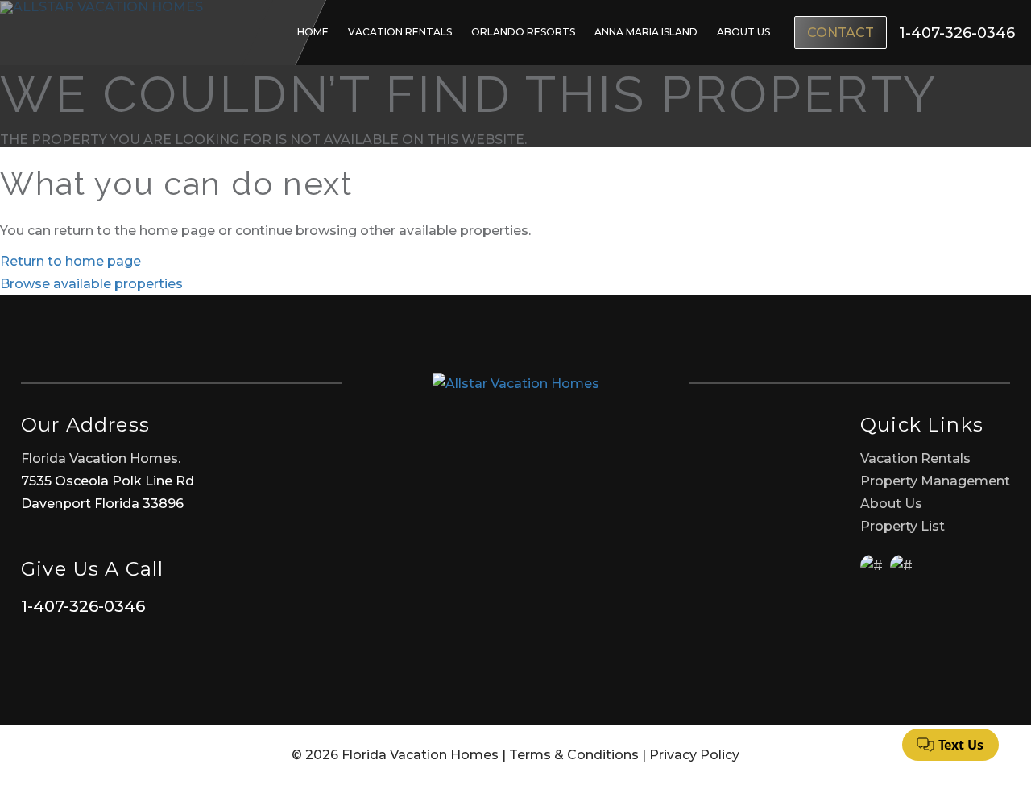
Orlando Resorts (523, 32)
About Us (743, 32)
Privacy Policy (694, 754)
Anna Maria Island (646, 32)
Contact (840, 32)
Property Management (935, 481)
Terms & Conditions (574, 754)
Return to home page (70, 261)
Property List (902, 526)
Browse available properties (91, 283)
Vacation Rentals (400, 32)
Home (313, 32)
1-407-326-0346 (83, 606)
